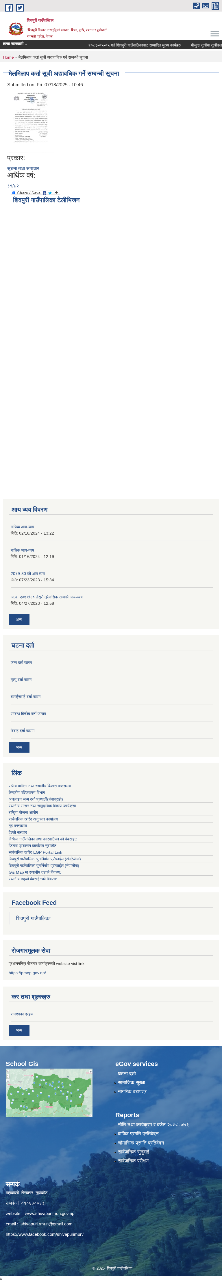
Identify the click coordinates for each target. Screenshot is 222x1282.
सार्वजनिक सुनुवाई (133, 1152)
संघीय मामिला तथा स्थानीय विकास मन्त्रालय (40, 786)
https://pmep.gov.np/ (27, 972)
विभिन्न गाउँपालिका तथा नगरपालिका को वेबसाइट (43, 839)
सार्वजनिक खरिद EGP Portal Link (35, 852)
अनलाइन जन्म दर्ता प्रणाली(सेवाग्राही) (36, 799)
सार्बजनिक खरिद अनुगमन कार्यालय (33, 819)
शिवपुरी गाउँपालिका (33, 918)
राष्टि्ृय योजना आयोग (23, 812)
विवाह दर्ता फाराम (22, 730)
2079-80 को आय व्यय (28, 573)
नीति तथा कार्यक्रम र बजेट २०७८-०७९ (153, 1124)
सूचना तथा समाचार (23, 168)
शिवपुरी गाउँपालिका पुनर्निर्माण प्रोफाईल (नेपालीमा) (44, 865)
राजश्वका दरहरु (22, 1014)
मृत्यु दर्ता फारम (21, 679)
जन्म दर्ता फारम (21, 662)
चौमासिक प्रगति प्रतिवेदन (141, 1143)
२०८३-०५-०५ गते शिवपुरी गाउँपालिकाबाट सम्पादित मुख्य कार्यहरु (123, 45)
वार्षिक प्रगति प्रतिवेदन (138, 1133)
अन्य (19, 619)
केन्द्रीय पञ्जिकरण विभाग (27, 792)
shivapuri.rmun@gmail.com (47, 1223)
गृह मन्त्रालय (18, 825)
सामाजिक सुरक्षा (131, 1082)
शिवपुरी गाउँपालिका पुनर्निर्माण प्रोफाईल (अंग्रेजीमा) (45, 859)
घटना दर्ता (127, 1073)
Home (8, 57)
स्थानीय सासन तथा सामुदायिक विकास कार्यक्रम (42, 805)
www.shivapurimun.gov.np (49, 1213)
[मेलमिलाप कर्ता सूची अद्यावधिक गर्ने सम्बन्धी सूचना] (31, 120)
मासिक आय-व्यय (22, 526)
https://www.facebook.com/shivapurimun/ (45, 1234)
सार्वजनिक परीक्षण (133, 1161)
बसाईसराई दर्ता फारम (25, 696)
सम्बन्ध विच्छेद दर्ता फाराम (28, 713)
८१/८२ (13, 185)
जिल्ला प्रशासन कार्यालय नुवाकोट (32, 845)
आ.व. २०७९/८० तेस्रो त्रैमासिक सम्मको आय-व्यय (47, 597)
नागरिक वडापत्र (132, 1091)
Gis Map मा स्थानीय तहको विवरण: (35, 872)
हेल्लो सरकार (18, 832)
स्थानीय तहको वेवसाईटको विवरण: (33, 879)
